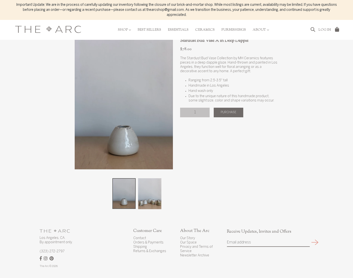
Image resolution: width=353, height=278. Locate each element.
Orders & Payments (148, 242)
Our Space (188, 242)
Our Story (187, 238)
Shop (124, 30)
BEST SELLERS (149, 30)
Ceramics (205, 30)
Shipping (140, 246)
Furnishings (233, 30)
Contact (139, 238)
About (261, 30)
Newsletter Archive (194, 255)
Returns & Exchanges (149, 251)
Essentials (178, 30)
